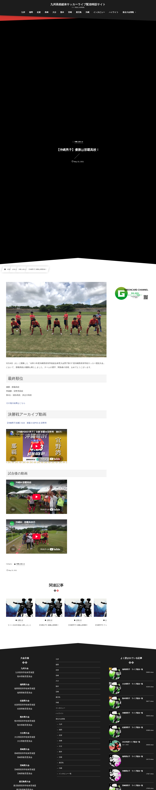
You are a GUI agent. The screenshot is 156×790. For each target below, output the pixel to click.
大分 (57, 681)
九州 (57, 659)
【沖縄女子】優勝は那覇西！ (48, 625)
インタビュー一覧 (65, 774)
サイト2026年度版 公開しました (19, 625)
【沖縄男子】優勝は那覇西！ (78, 625)
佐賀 (57, 670)
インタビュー (60, 708)
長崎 (57, 675)
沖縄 (57, 702)
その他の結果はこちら (15, 403)
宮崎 (57, 692)
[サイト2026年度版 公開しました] (19, 608)
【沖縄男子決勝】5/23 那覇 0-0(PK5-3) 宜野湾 (26, 423)
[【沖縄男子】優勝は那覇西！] (78, 608)
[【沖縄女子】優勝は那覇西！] (48, 608)
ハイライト (59, 713)
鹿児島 (58, 697)
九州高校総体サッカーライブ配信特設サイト (78, 4)
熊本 (57, 686)
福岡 (57, 664)
